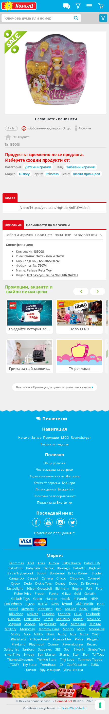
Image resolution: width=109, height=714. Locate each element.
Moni (81, 629)
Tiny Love (67, 659)
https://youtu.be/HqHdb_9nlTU (52, 275)
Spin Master (47, 654)
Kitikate (32, 613)
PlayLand (19, 644)
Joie (58, 608)
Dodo (73, 583)
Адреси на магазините (47, 476)
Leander (64, 613)
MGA (63, 624)
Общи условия (54, 463)
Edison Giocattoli (39, 588)
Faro (99, 588)
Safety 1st (11, 649)
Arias (41, 563)
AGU (30, 563)
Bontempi (57, 573)
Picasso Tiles (62, 639)
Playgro (92, 639)
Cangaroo (16, 578)
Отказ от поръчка (47, 483)
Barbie (48, 568)
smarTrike (12, 654)
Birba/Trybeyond (20, 573)
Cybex (15, 583)
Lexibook (93, 613)
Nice (27, 634)
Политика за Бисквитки (54, 502)
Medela (29, 624)
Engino (77, 588)
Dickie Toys (43, 583)
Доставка (73, 476)
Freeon (40, 593)
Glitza (66, 593)
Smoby (29, 654)
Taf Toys (98, 654)
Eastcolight (14, 588)
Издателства (73, 669)
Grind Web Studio (74, 708)
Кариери (68, 483)
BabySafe (33, 568)
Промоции (51, 437)
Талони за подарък (54, 444)
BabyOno (15, 568)
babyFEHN (92, 563)
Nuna (84, 634)
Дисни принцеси (86, 174)
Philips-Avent (39, 639)
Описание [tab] (13, 225)
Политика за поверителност (54, 496)
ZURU (95, 664)
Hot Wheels (13, 603)
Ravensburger (81, 437)
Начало (23, 437)
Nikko (38, 634)
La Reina (48, 613)
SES (58, 649)
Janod (13, 608)
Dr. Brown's (89, 583)
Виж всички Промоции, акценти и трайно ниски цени (53, 387)
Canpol (32, 578)
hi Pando (80, 598)
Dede (28, 583)
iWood (67, 603)
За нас (36, 437)
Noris (50, 634)
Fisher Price (22, 593)
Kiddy (95, 608)
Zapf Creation (77, 664)
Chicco (61, 578)
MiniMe (95, 624)
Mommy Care (49, 629)
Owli (95, 634)
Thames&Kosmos (20, 659)
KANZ (83, 608)
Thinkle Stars (46, 659)
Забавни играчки (80, 167)
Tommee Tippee (90, 659)
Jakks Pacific (85, 603)
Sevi (67, 649)
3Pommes (16, 563)
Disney (24, 174)
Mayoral (14, 624)
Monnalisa (96, 629)
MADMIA (63, 619)
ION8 (55, 603)
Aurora (53, 563)
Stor (85, 654)
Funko (54, 593)
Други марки (50, 669)
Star (76, 654)
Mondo (68, 629)
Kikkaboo (16, 613)
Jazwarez (27, 608)
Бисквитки (66, 489)
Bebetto (79, 568)
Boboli (41, 573)
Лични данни (45, 489)
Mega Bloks (47, 624)
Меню (89, 6)
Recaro (92, 644)
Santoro (28, 649)
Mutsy (15, 634)
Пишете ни (54, 418)
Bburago (63, 568)
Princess (52, 174)
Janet (101, 603)
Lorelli (48, 619)
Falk (89, 588)
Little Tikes (32, 619)
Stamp (64, 654)
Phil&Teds (18, 639)
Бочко (31, 669)
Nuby (62, 634)
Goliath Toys (20, 598)
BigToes (95, 568)
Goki (77, 593)
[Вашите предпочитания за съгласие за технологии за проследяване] (100, 705)
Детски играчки (38, 167)
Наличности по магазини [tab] (48, 225)
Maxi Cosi (94, 619)
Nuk (73, 634)
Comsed (94, 578)
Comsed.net (63, 701)
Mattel (78, 619)
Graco (37, 598)
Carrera (47, 578)
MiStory (10, 629)
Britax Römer (78, 573)
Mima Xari (78, 624)
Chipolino (77, 578)
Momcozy (27, 629)
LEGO (65, 437)
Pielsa (79, 639)
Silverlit (79, 649)
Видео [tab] (10, 197)
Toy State (30, 664)
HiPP (94, 598)
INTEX (42, 603)
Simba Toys (96, 649)
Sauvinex (45, 649)
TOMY (14, 664)
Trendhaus (48, 664)
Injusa (29, 603)
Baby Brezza (71, 563)
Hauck (65, 598)
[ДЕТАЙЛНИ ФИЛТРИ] (78, 6)
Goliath (89, 593)
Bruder (97, 573)
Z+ (61, 664)
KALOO (70, 608)
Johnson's (45, 608)
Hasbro (51, 598)
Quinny (53, 644)
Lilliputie (14, 619)
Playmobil (36, 644)
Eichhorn (62, 588)
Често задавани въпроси (54, 469)
